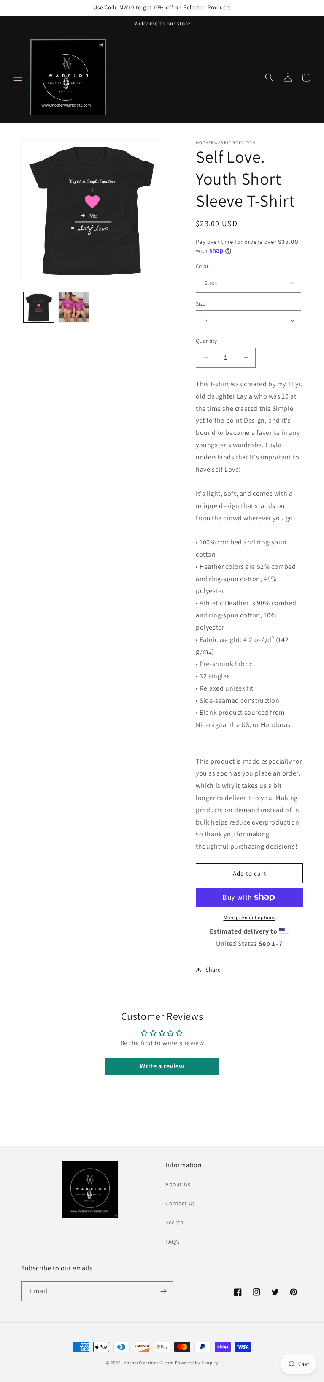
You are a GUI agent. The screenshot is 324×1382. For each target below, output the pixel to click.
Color (202, 266)
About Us (178, 1184)
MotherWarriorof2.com (148, 1363)
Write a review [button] (162, 1066)
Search (174, 1222)
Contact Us (180, 1203)
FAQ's (172, 1241)
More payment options (249, 917)
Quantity (206, 340)
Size (200, 303)
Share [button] (213, 969)
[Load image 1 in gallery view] (38, 307)
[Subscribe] (163, 1291)
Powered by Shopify (196, 1363)
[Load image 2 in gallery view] (73, 307)
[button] (17, 77)
